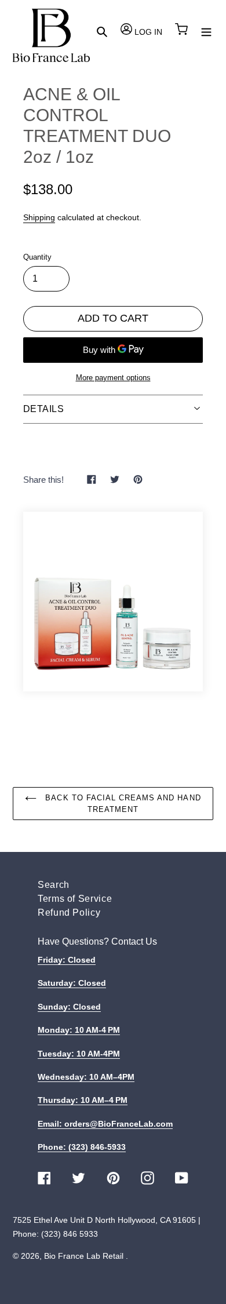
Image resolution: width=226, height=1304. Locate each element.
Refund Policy (69, 912)
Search (54, 885)
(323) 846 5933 (69, 1234)
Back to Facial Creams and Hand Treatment (121, 803)
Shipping (39, 217)
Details (43, 409)
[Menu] (206, 31)
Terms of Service (75, 899)
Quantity (37, 257)
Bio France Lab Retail (83, 1256)
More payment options (113, 377)
